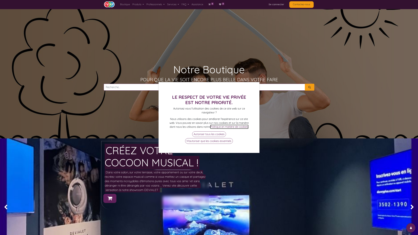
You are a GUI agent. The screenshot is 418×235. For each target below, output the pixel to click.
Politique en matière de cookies (229, 126)
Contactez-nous (301, 4)
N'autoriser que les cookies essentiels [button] (209, 141)
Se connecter (276, 4)
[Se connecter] (410, 227)
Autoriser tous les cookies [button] (209, 134)
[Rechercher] (309, 87)
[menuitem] (125, 4)
